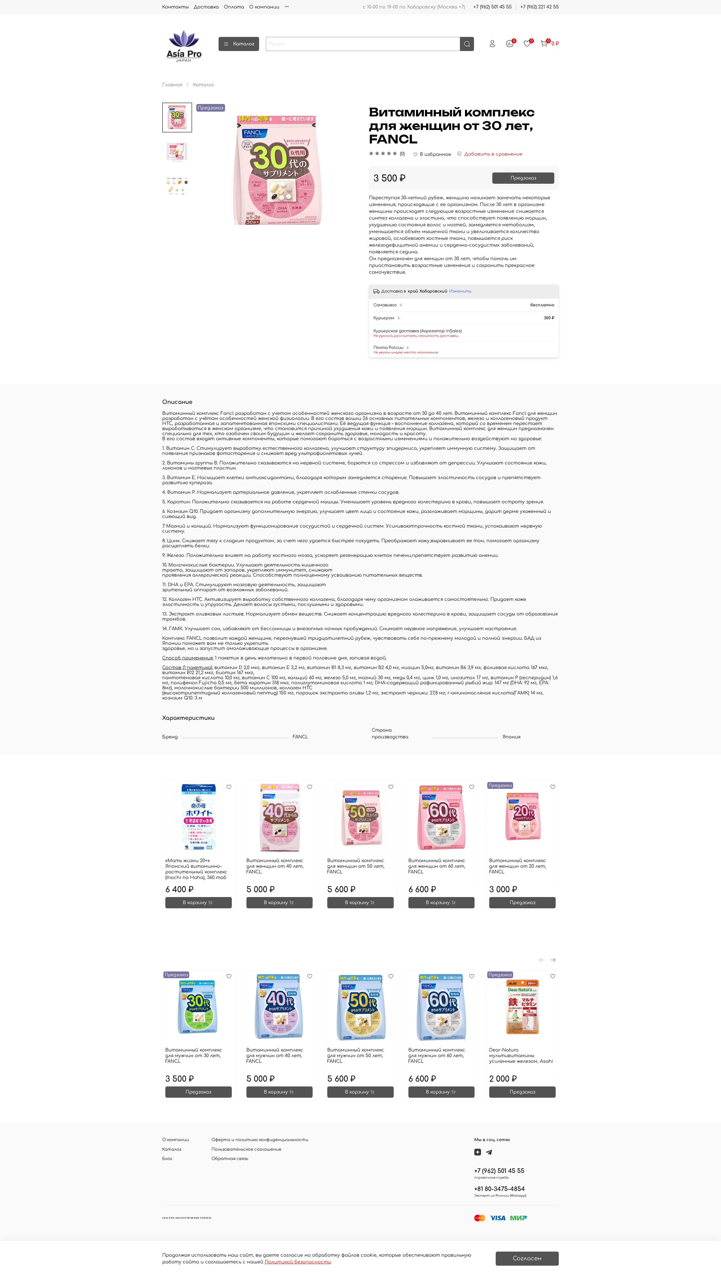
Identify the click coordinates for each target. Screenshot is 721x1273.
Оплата (234, 7)
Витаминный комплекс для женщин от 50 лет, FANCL (355, 866)
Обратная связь (230, 1158)
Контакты (175, 7)
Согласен (527, 1258)
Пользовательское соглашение (246, 1149)
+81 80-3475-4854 (499, 1189)
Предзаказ (523, 178)
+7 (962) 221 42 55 (539, 7)
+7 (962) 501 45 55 (492, 7)
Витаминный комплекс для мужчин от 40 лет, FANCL (274, 1056)
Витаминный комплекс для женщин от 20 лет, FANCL (517, 866)
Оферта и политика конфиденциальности (260, 1139)
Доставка (206, 7)
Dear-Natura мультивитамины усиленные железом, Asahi (521, 1056)
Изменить (460, 291)
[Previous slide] (206, 171)
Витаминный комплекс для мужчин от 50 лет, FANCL (355, 1056)
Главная (172, 84)
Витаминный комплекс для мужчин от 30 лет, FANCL (193, 1056)
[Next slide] (349, 171)
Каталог (243, 44)
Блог (167, 1158)
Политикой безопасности (298, 1262)
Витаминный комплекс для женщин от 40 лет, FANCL (275, 866)
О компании (264, 7)
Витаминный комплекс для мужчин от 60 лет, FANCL (436, 1056)
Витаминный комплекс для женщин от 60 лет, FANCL (436, 866)
